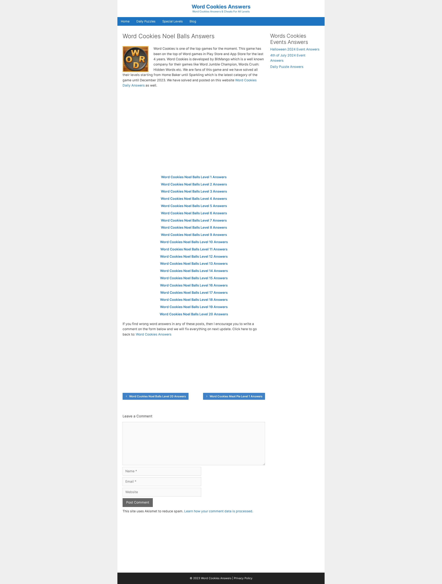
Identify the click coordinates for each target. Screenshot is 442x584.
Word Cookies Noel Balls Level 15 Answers (194, 278)
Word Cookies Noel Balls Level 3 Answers (194, 191)
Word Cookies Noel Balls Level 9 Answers (194, 235)
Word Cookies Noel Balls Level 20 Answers (194, 314)
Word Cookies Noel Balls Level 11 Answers (193, 249)
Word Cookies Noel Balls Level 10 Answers (194, 242)
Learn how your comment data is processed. (218, 511)
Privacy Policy (243, 578)
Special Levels (172, 21)
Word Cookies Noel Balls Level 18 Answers (194, 300)
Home (125, 21)
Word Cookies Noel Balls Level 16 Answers (194, 285)
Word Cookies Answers (221, 6)
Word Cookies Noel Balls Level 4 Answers (194, 199)
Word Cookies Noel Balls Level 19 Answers (194, 307)
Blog (193, 21)
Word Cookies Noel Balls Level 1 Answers (194, 177)
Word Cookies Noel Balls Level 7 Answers (194, 220)
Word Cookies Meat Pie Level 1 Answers (236, 396)
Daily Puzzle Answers (286, 67)
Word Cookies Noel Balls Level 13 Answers (194, 264)
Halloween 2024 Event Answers (294, 49)
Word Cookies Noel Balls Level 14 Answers (194, 271)
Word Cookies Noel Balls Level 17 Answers (194, 293)
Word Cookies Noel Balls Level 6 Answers (194, 213)
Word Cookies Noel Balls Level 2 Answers (194, 184)
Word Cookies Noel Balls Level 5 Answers (194, 206)
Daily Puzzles (145, 21)
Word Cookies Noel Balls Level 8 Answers (194, 227)
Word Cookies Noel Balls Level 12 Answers (194, 257)
